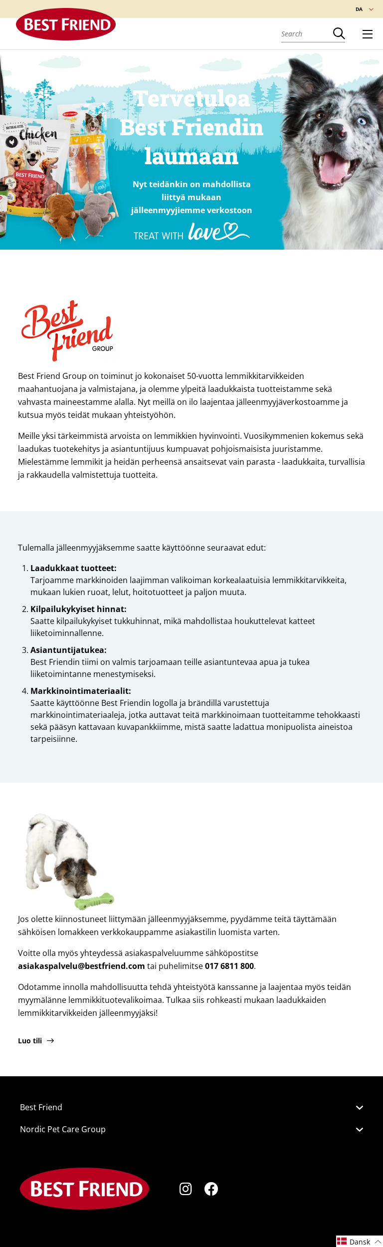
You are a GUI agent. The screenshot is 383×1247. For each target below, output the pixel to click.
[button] (359, 1241)
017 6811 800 (229, 965)
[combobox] (307, 33)
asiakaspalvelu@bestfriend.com (81, 965)
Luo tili (30, 1040)
